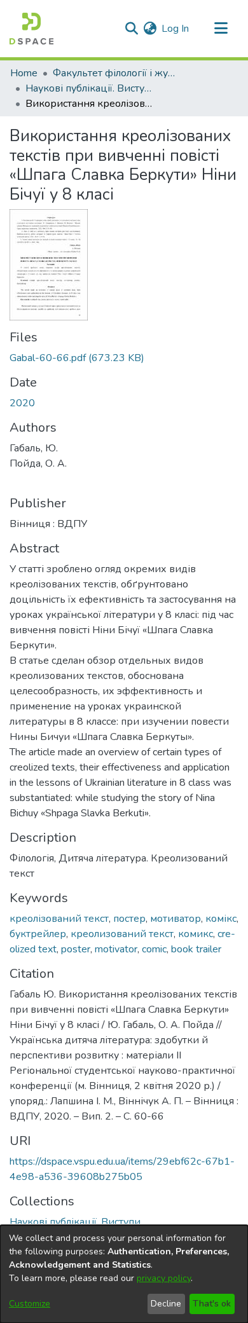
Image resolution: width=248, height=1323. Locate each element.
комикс (195, 934)
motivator (116, 949)
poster (75, 949)
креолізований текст (59, 919)
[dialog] (124, 1274)
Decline (166, 1304)
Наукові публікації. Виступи (89, 88)
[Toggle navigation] (220, 29)
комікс (221, 919)
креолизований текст (122, 934)
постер (129, 919)
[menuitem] (150, 28)
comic (154, 949)
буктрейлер (38, 934)
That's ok (212, 1304)
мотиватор (175, 919)
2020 (22, 403)
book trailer (196, 949)
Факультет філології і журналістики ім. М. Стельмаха (116, 73)
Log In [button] (176, 29)
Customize (29, 1304)
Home (24, 73)
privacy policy (164, 1278)
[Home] (31, 29)
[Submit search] (131, 28)
